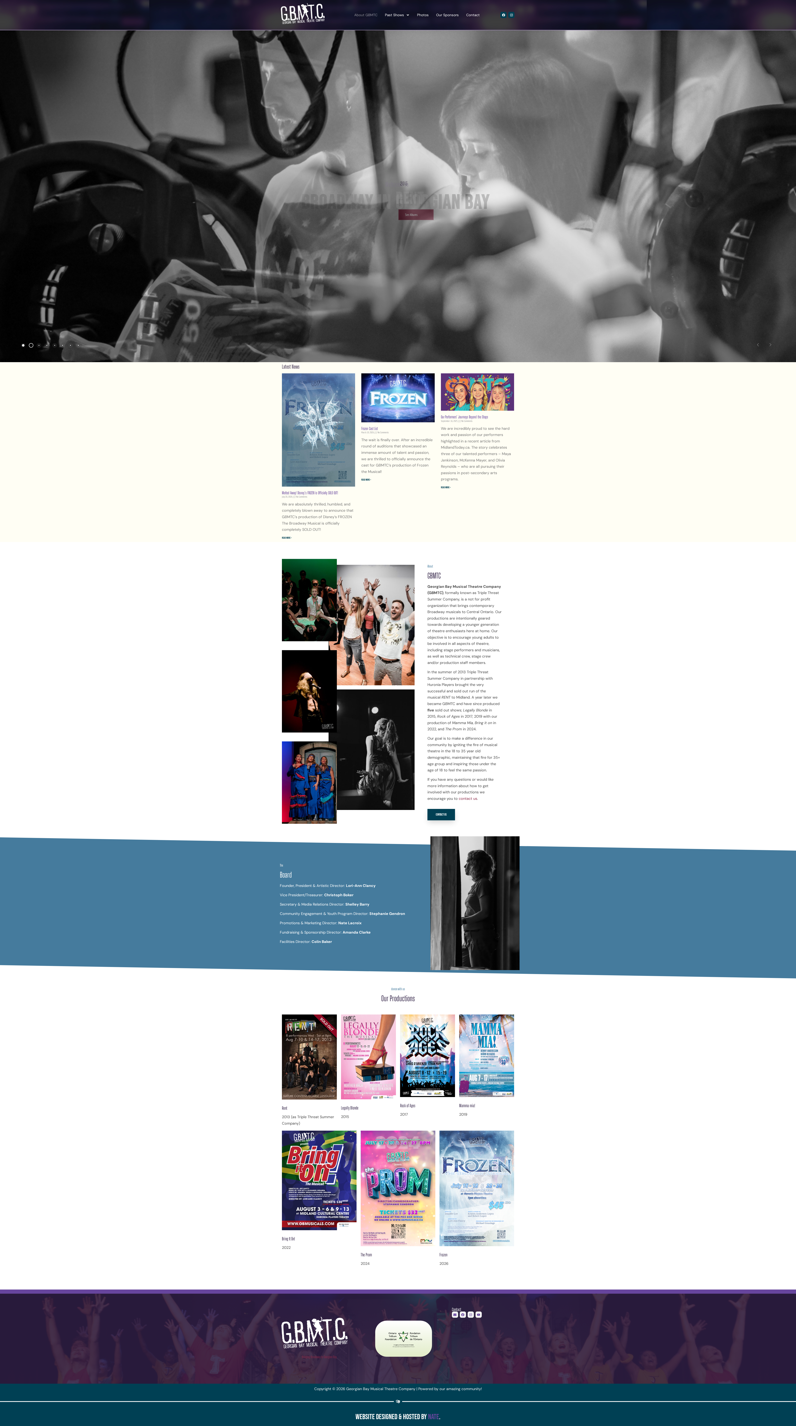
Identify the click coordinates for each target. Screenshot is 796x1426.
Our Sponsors (447, 15)
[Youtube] (479, 1315)
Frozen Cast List (369, 428)
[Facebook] (503, 15)
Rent (284, 1108)
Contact (473, 15)
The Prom (366, 1254)
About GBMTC (365, 15)
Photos (423, 15)
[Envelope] (455, 1315)
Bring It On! (288, 1238)
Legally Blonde (349, 1107)
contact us (468, 798)
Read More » (287, 537)
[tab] (23, 345)
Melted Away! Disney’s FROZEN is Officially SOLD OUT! (310, 493)
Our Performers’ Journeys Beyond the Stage (464, 417)
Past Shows (394, 15)
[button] (758, 345)
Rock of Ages (407, 1105)
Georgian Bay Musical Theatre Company (300, 14)
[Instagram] (511, 15)
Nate (433, 1417)
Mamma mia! (467, 1105)
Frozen (443, 1254)
